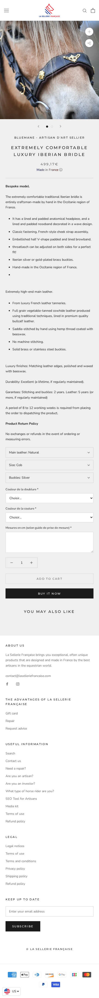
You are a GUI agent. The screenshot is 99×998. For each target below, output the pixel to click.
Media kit (12, 806)
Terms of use (15, 814)
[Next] (60, 126)
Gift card (12, 713)
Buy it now (49, 593)
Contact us (13, 761)
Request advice (16, 728)
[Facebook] (7, 683)
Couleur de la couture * (21, 509)
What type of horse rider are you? (30, 791)
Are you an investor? (20, 783)
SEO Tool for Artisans (21, 799)
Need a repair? (16, 768)
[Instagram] (17, 683)
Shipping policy (16, 876)
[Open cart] (93, 10)
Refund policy (15, 821)
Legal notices (15, 846)
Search (10, 753)
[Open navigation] (6, 10)
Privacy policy (15, 869)
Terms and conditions (21, 861)
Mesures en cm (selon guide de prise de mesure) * (39, 528)
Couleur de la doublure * (22, 489)
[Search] (85, 10)
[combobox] (11, 991)
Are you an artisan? (19, 776)
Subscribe (23, 926)
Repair (10, 721)
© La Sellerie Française (49, 949)
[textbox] (11, 991)
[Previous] (38, 126)
